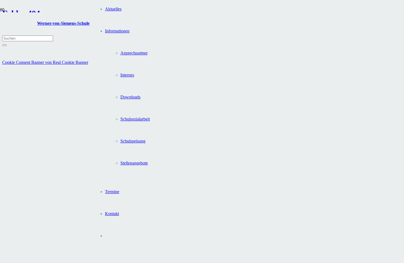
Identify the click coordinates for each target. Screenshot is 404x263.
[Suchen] (4, 45)
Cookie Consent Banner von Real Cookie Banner (45, 62)
